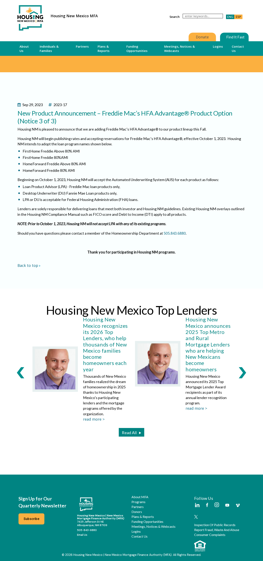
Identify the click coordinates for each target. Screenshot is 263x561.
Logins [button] (218, 46)
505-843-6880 (87, 530)
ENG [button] (230, 16)
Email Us (82, 535)
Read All (129, 432)
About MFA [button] (140, 497)
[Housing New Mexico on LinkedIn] (197, 505)
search (175, 17)
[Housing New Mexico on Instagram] (216, 505)
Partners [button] (82, 46)
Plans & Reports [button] (104, 48)
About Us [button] (24, 48)
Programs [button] (138, 502)
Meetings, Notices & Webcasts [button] (179, 48)
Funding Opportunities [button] (137, 48)
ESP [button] (238, 16)
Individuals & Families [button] (49, 48)
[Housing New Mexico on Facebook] (207, 505)
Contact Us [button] (238, 48)
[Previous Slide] (20, 372)
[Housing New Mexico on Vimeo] (237, 505)
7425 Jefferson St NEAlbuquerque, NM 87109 (92, 523)
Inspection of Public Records (214, 525)
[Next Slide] (242, 372)
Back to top (27, 265)
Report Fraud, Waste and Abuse (216, 530)
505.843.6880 (175, 233)
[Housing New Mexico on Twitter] (196, 517)
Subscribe (31, 519)
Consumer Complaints (209, 535)
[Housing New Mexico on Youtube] (227, 505)
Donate (202, 36)
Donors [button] (137, 512)
